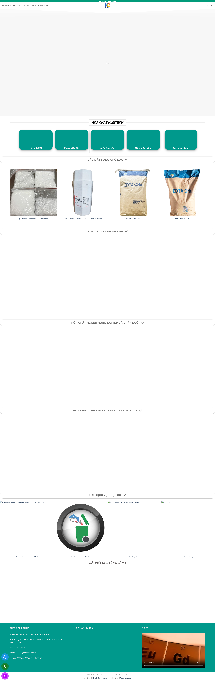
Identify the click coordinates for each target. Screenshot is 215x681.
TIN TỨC (33, 5)
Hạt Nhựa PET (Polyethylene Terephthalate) (33, 219)
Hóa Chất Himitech (99, 678)
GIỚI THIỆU (17, 5)
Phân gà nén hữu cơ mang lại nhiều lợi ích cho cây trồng (80, 607)
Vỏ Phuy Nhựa (134, 557)
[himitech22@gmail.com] (202, 5)
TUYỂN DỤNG (43, 5)
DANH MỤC (6, 5)
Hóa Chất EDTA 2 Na (181, 219)
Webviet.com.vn (126, 678)
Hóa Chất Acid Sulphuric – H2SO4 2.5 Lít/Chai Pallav (83, 219)
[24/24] (207, 5)
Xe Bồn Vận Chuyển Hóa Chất (27, 557)
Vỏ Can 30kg (188, 557)
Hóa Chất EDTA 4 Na (132, 219)
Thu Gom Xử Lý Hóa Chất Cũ (80, 557)
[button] (199, 5)
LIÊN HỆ (26, 5)
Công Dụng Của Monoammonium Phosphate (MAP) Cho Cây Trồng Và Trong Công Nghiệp (134, 607)
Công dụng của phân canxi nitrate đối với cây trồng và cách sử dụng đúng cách (27, 607)
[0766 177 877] (212, 5)
